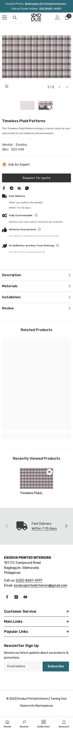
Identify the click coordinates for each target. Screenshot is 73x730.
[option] (36, 57)
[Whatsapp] (27, 188)
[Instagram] (16, 597)
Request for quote (36, 178)
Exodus (21, 145)
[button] (59, 87)
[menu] (4, 17)
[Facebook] (4, 188)
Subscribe (56, 666)
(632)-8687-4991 (29, 580)
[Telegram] (11, 188)
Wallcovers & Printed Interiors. (46, 3)
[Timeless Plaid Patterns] (36, 478)
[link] (36, 436)
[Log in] (57, 17)
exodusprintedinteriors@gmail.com (40, 585)
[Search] (14, 17)
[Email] (19, 188)
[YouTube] (25, 597)
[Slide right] (66, 526)
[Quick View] (49, 472)
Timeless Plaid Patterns (31, 493)
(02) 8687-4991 (50, 8)
